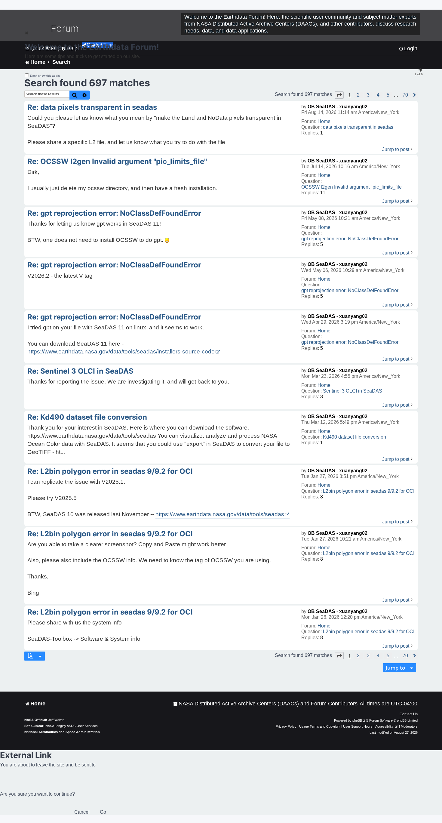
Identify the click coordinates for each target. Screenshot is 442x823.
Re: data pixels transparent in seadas (92, 107)
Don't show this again (45, 75)
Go (103, 812)
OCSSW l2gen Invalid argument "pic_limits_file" (352, 187)
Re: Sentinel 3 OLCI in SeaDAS (80, 371)
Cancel (82, 812)
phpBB (357, 720)
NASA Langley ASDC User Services (71, 726)
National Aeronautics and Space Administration (62, 732)
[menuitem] (265, 704)
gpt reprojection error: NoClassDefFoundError (349, 238)
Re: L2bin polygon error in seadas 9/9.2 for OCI (110, 471)
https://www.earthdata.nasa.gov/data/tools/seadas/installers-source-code (121, 351)
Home (324, 121)
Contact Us (409, 714)
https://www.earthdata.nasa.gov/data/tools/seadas (219, 514)
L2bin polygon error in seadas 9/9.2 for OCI (368, 491)
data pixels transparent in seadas (358, 127)
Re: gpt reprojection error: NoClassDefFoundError (114, 213)
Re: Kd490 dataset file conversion (87, 417)
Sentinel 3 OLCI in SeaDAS (352, 390)
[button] (339, 95)
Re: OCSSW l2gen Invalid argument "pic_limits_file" (117, 161)
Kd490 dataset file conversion (354, 436)
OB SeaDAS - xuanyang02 (337, 106)
